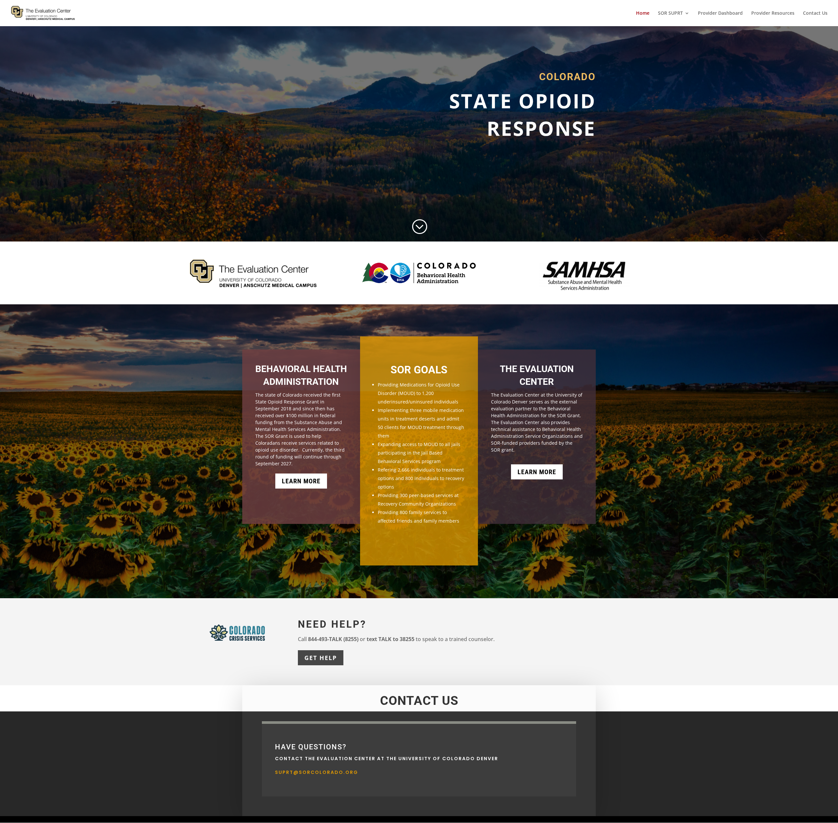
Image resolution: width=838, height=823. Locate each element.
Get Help (320, 658)
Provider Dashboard (720, 13)
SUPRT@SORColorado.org (316, 772)
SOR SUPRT (670, 13)
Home (642, 13)
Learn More (301, 481)
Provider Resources (772, 13)
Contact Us (815, 13)
